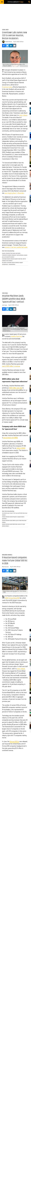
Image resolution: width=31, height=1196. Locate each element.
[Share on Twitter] (7, 45)
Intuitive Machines (16, 336)
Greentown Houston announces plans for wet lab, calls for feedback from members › (14, 260)
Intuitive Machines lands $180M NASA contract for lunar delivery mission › (13, 525)
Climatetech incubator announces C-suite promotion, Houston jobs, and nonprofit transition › (14, 256)
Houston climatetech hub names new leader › (11, 253)
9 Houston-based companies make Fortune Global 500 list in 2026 (14, 560)
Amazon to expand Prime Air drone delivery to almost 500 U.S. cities (15, 787)
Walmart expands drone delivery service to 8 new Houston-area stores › (16, 989)
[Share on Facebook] (4, 45)
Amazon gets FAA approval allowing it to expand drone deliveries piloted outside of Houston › (15, 995)
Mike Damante (5, 566)
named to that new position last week (16, 247)
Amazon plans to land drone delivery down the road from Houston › (16, 993)
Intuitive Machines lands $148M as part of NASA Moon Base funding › (14, 521)
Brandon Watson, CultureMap (9, 793)
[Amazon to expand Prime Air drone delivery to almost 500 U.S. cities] (16, 813)
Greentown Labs (7, 87)
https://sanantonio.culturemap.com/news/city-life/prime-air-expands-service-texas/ (16, 826)
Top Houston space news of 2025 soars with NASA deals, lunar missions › (14, 514)
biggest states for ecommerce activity (13, 855)
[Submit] (29, 2)
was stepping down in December (14, 193)
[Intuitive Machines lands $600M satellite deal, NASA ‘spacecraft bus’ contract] (15, 323)
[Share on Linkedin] (11, 45)
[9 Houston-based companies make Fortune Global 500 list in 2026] (15, 585)
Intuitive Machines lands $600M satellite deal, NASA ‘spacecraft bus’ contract (13, 299)
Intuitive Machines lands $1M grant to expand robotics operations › (13, 518)
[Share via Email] (14, 45)
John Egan (4, 305)
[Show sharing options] (29, 927)
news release (23, 115)
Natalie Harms (8, 41)
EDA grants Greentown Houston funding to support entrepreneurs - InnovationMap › (12, 263)
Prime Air (5, 834)
